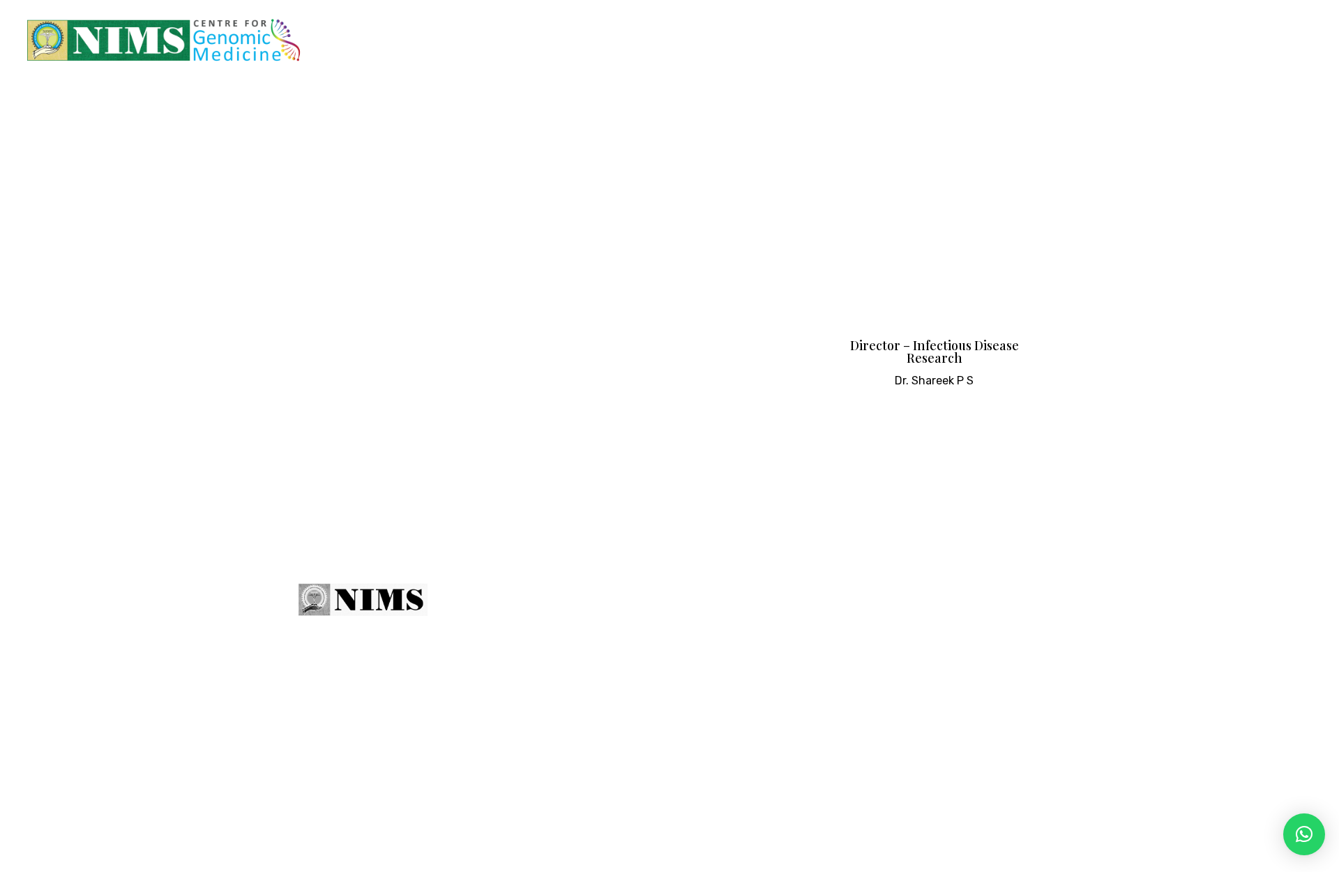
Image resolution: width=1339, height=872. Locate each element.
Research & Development (889, 40)
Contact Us (1295, 40)
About (628, 603)
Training (776, 40)
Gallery (1219, 40)
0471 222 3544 (877, 654)
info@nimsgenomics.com (916, 686)
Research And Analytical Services (1049, 40)
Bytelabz (764, 833)
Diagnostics (696, 40)
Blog (1173, 40)
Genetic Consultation (597, 40)
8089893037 (985, 654)
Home (499, 40)
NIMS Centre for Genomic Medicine (481, 833)
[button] (1304, 834)
